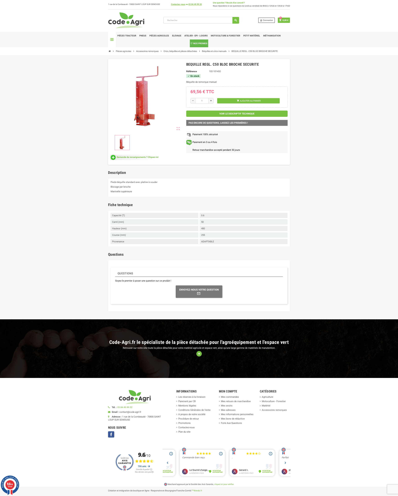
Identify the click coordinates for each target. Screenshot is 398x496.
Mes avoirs (226, 405)
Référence (191, 71)
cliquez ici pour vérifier (224, 484)
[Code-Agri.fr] (126, 20)
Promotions (184, 423)
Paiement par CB (187, 401)
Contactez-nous (178, 4)
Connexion (266, 20)
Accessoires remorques (274, 410)
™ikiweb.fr (197, 490)
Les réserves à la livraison (191, 397)
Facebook (111, 434)
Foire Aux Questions (231, 423)
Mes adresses (228, 410)
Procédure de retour (188, 418)
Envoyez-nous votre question (199, 289)
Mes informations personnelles (237, 414)
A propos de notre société (191, 414)
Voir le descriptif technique (236, 113)
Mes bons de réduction (233, 418)
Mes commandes (230, 397)
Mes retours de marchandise (236, 401)
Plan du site (184, 431)
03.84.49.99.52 (195, 4)
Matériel (266, 405)
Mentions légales (187, 405)
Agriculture (267, 397)
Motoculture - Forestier (274, 401)
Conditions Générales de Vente (194, 410)
